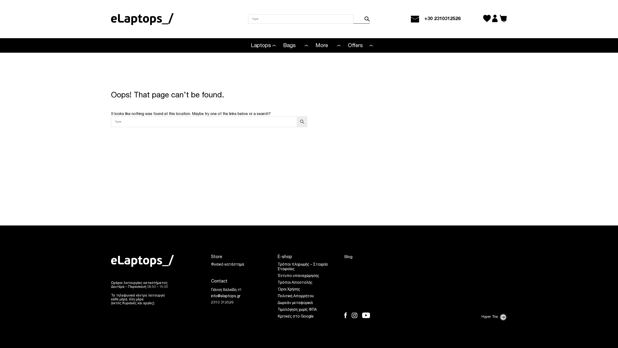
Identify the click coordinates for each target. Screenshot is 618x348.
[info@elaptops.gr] (415, 19)
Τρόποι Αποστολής (295, 283)
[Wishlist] (487, 19)
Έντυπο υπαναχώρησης (298, 276)
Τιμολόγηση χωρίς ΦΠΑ (297, 310)
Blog (348, 257)
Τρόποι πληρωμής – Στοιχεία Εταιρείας (303, 267)
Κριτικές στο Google (296, 317)
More (322, 46)
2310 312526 (222, 303)
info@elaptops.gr (225, 296)
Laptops (261, 46)
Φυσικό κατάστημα (227, 265)
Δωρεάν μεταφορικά (295, 303)
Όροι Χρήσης (289, 290)
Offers (355, 46)
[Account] (495, 19)
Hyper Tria (490, 317)
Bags (289, 46)
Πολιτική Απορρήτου (296, 296)
